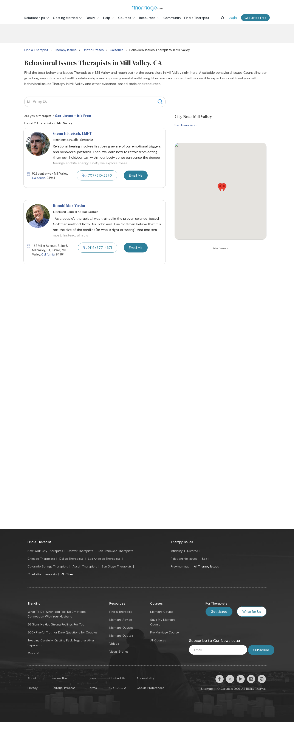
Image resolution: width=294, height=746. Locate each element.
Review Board (61, 678)
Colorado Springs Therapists (48, 566)
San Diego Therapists (117, 566)
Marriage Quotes (121, 636)
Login (233, 18)
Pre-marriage (180, 566)
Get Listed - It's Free (73, 115)
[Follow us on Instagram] (251, 679)
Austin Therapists (85, 566)
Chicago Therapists (41, 559)
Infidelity (177, 551)
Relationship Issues (184, 559)
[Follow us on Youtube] (241, 679)
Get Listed (219, 611)
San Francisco (186, 125)
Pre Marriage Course (164, 632)
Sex (204, 559)
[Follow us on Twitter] (230, 679)
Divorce (192, 551)
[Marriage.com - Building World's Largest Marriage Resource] (147, 8)
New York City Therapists (45, 551)
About (32, 678)
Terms (92, 688)
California (38, 178)
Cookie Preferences (150, 688)
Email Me (135, 175)
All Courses (158, 640)
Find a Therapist (39, 542)
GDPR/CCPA (117, 688)
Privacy (33, 688)
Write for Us (251, 611)
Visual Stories (118, 652)
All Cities (67, 574)
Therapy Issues (182, 542)
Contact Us (117, 678)
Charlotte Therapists (42, 574)
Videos (114, 644)
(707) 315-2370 (99, 175)
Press (92, 678)
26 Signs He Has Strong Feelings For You (56, 624)
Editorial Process (63, 688)
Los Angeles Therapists (104, 559)
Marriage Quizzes (121, 628)
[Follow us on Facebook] (219, 679)
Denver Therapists (80, 551)
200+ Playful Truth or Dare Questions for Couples (62, 632)
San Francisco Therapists (115, 551)
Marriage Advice (120, 620)
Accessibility (145, 678)
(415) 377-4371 (100, 247)
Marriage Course (161, 612)
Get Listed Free (255, 18)
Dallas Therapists (71, 559)
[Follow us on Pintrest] (262, 679)
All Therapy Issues (206, 566)
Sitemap (207, 689)
